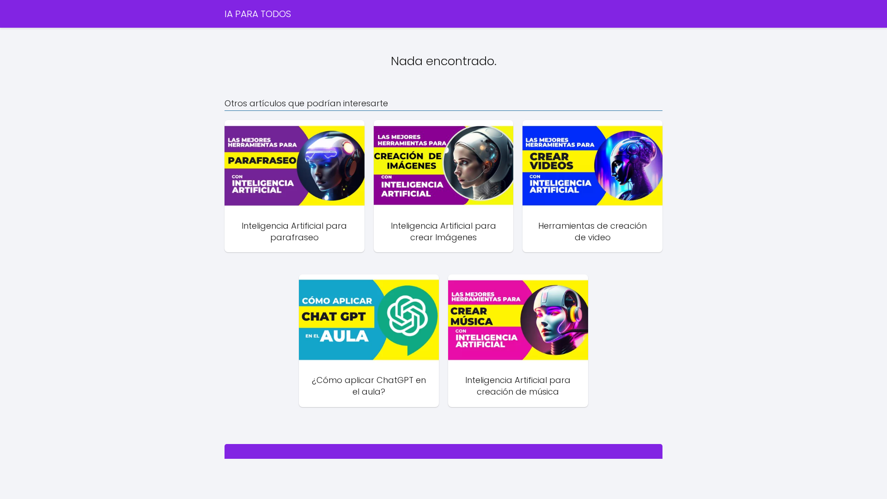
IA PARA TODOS (258, 13)
